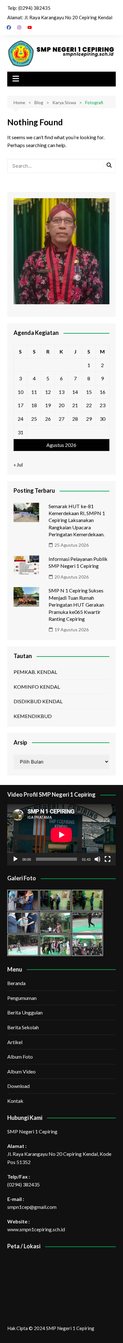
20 (61, 405)
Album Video (21, 1071)
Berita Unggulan (25, 1012)
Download (18, 1086)
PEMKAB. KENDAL (35, 672)
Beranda (16, 983)
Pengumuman (22, 998)
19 (48, 405)
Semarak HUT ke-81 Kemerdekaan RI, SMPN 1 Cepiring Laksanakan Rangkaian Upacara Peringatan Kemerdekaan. (77, 520)
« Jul (18, 464)
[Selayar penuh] (107, 859)
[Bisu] (97, 859)
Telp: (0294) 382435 (28, 8)
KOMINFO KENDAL (37, 687)
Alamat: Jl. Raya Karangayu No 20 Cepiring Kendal (59, 17)
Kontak (15, 1101)
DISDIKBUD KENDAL (38, 701)
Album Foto (20, 1057)
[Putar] (15, 859)
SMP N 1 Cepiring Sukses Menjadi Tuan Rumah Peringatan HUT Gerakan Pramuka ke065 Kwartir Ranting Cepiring (76, 604)
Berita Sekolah (23, 1027)
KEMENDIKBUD (33, 716)
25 (34, 419)
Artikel (14, 1042)
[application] (61, 834)
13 (61, 392)
